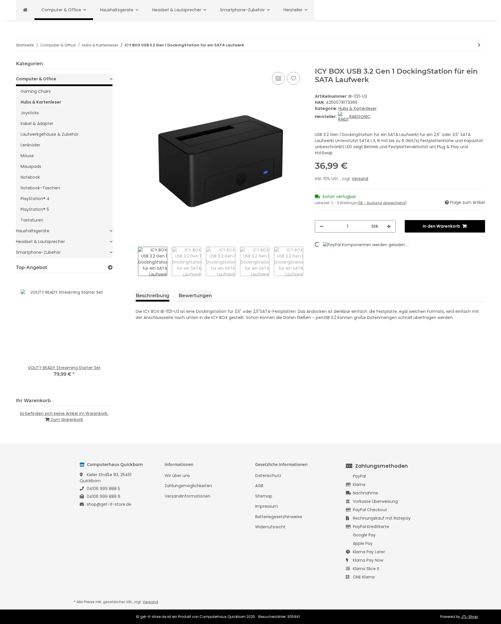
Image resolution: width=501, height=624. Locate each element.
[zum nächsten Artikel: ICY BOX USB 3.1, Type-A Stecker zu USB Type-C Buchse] (479, 45)
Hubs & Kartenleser (357, 108)
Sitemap (263, 496)
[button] (64, 80)
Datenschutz (268, 475)
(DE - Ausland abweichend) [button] (381, 202)
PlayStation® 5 (35, 209)
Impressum (266, 506)
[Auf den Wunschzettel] (293, 78)
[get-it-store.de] (25, 10)
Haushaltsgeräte (32, 231)
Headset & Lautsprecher (40, 241)
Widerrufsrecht (270, 527)
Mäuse (27, 156)
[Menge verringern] (321, 226)
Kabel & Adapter (37, 123)
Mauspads (31, 166)
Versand (360, 179)
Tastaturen (32, 220)
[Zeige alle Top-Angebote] (110, 267)
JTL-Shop (469, 616)
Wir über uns (177, 475)
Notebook (30, 177)
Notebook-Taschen (40, 188)
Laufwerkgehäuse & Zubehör (50, 134)
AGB (259, 486)
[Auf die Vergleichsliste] (278, 78)
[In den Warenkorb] (140, 64)
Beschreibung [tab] (152, 295)
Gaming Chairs (36, 91)
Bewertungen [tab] (195, 295)
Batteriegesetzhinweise (278, 517)
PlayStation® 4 (35, 199)
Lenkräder (30, 145)
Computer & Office (36, 79)
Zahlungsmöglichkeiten (188, 486)
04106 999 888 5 (103, 488)
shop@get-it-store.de (109, 504)
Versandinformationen (187, 496)
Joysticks (30, 113)
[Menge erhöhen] (388, 226)
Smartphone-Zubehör (38, 252)
